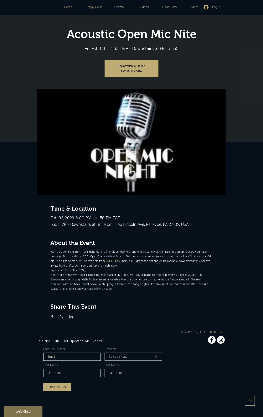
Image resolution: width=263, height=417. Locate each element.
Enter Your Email (54, 349)
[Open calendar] (156, 356)
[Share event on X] (62, 316)
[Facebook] (212, 340)
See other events (131, 71)
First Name (51, 365)
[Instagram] (221, 340)
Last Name (112, 365)
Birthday (110, 349)
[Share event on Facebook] (52, 316)
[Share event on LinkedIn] (71, 316)
